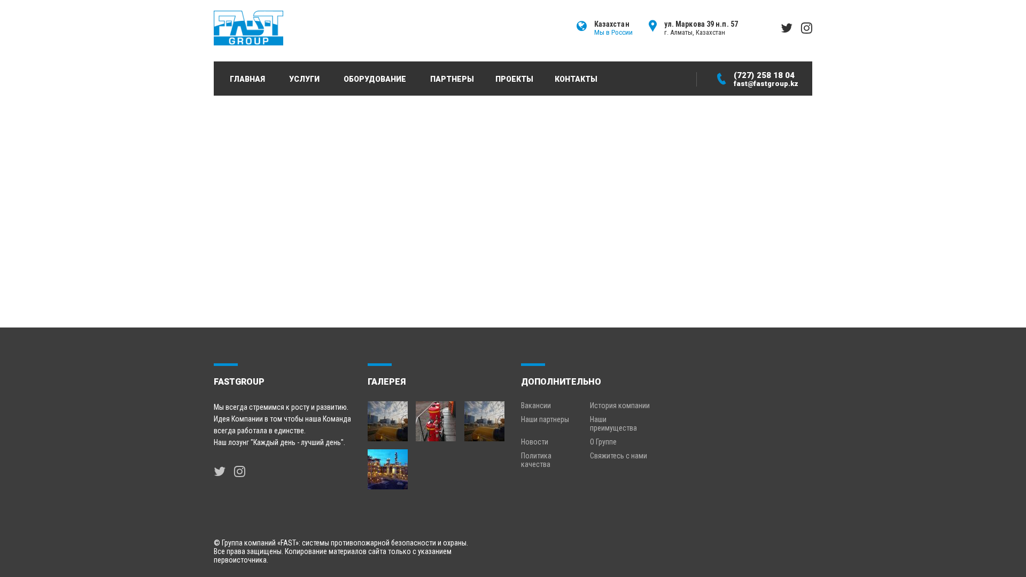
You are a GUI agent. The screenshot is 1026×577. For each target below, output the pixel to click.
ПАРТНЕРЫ (452, 79)
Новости (534, 442)
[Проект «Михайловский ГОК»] (436, 417)
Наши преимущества (613, 423)
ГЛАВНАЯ (247, 79)
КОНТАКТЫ (576, 79)
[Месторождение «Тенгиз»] (387, 465)
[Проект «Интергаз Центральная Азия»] (485, 417)
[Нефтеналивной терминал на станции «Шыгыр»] (387, 417)
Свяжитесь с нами (618, 455)
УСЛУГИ (304, 79)
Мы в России (613, 32)
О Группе (603, 442)
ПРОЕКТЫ (514, 79)
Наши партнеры (545, 419)
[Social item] (220, 472)
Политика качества (536, 460)
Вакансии (536, 405)
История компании (620, 405)
